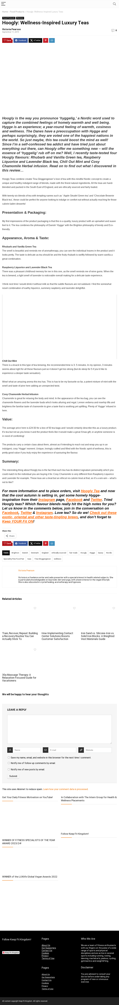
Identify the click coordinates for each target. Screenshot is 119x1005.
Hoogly (83, 553)
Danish (25, 553)
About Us (46, 945)
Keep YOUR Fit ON (17, 521)
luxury (100, 553)
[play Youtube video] (59, 327)
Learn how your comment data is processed (65, 789)
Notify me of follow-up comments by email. (33, 763)
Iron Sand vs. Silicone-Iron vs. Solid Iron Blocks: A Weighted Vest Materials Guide (97, 636)
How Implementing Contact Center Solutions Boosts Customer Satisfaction (57, 636)
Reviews (20, 18)
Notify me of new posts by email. (28, 769)
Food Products (17, 12)
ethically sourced (59, 553)
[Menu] (3, 4)
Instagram (46, 500)
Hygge (92, 553)
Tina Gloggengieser (42, 559)
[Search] (114, 4)
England (45, 553)
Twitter (96, 500)
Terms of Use (48, 958)
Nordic (109, 553)
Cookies (45, 953)
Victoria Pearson (11, 29)
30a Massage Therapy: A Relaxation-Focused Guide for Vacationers (19, 677)
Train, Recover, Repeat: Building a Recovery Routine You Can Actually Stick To (20, 636)
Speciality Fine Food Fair (13, 559)
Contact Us (47, 950)
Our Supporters (49, 948)
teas (29, 559)
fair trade (73, 553)
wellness (57, 559)
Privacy (45, 956)
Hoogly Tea (90, 491)
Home (5, 12)
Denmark (35, 553)
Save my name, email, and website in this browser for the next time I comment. (51, 757)
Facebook (74, 500)
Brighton (15, 553)
